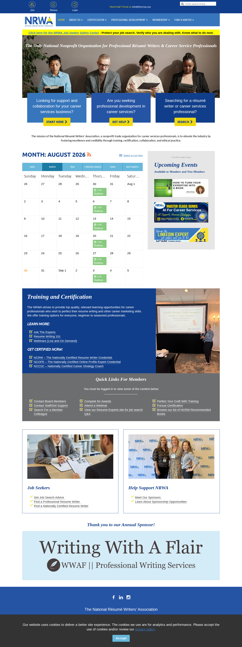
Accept (121, 638)
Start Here (56, 122)
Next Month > (132, 166)
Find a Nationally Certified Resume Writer (61, 506)
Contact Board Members (50, 401)
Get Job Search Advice (49, 497)
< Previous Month (92, 166)
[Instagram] (128, 597)
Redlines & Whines (104, 193)
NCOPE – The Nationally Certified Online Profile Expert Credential (77, 362)
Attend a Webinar (95, 405)
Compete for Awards (97, 401)
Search (185, 122)
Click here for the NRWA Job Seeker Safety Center (63, 32)
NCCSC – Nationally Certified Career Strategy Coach (69, 366)
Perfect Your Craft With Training (178, 401)
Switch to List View (133, 155)
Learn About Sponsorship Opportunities (161, 501)
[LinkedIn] (121, 597)
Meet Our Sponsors (148, 497)
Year (72, 166)
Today (112, 166)
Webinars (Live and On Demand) (55, 341)
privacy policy (145, 629)
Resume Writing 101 (47, 336)
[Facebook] (113, 597)
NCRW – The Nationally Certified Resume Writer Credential (73, 357)
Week (32, 166)
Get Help (121, 122)
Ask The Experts (45, 332)
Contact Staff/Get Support (51, 405)
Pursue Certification (170, 405)
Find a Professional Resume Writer (57, 501)
